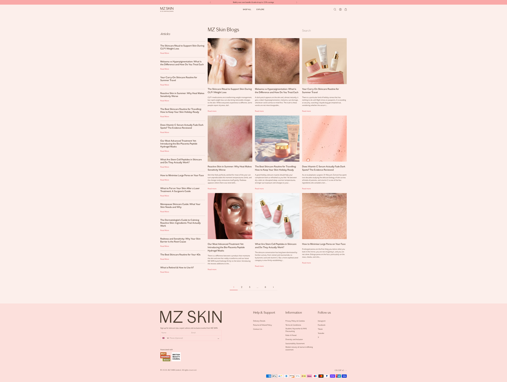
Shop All (247, 9)
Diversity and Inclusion (294, 339)
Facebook (321, 325)
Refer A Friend (290, 335)
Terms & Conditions (293, 325)
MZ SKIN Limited (174, 370)
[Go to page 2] (273, 287)
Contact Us (257, 329)
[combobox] (165, 338)
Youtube (321, 333)
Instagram (322, 321)
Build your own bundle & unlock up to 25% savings (253, 2)
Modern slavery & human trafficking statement (299, 348)
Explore (260, 9)
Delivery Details (259, 321)
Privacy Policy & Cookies (295, 321)
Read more (212, 111)
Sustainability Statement (295, 343)
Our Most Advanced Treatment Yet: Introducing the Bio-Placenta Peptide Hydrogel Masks (226, 247)
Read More (164, 53)
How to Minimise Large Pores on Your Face (324, 244)
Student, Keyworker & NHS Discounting (296, 329)
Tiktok (320, 329)
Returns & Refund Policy (262, 325)
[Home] (166, 9)
